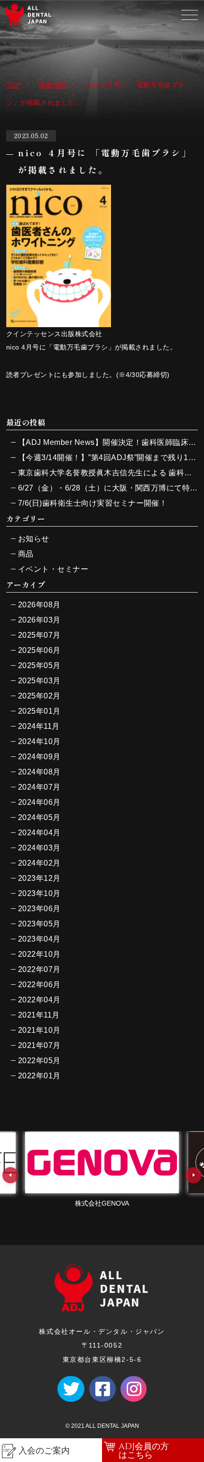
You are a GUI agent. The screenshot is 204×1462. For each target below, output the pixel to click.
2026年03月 (39, 620)
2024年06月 (39, 802)
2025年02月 (39, 696)
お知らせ (33, 539)
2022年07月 (39, 969)
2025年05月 (39, 665)
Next (193, 1175)
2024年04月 (39, 833)
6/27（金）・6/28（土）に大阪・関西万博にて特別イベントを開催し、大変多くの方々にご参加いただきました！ (108, 488)
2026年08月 (39, 605)
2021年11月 (39, 1015)
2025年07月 (39, 635)
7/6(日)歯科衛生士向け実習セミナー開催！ (92, 503)
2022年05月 (39, 1060)
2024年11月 (39, 726)
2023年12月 (39, 878)
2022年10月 (39, 954)
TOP (13, 85)
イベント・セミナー (53, 569)
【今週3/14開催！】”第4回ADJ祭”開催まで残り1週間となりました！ (108, 457)
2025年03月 (39, 681)
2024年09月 (39, 757)
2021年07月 (39, 1045)
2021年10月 (39, 1030)
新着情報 (52, 85)
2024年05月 (39, 817)
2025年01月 (39, 711)
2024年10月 (39, 741)
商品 (26, 554)
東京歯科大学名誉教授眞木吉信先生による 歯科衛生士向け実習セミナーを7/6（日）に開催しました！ (108, 473)
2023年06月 (39, 909)
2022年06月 (39, 985)
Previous (10, 1175)
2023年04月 (39, 939)
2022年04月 (39, 1000)
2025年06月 (39, 650)
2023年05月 (39, 924)
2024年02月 (39, 863)
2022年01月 (39, 1076)
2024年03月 (39, 848)
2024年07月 (39, 787)
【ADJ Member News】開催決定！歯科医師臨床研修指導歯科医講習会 (108, 442)
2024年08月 (39, 772)
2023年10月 (39, 893)
